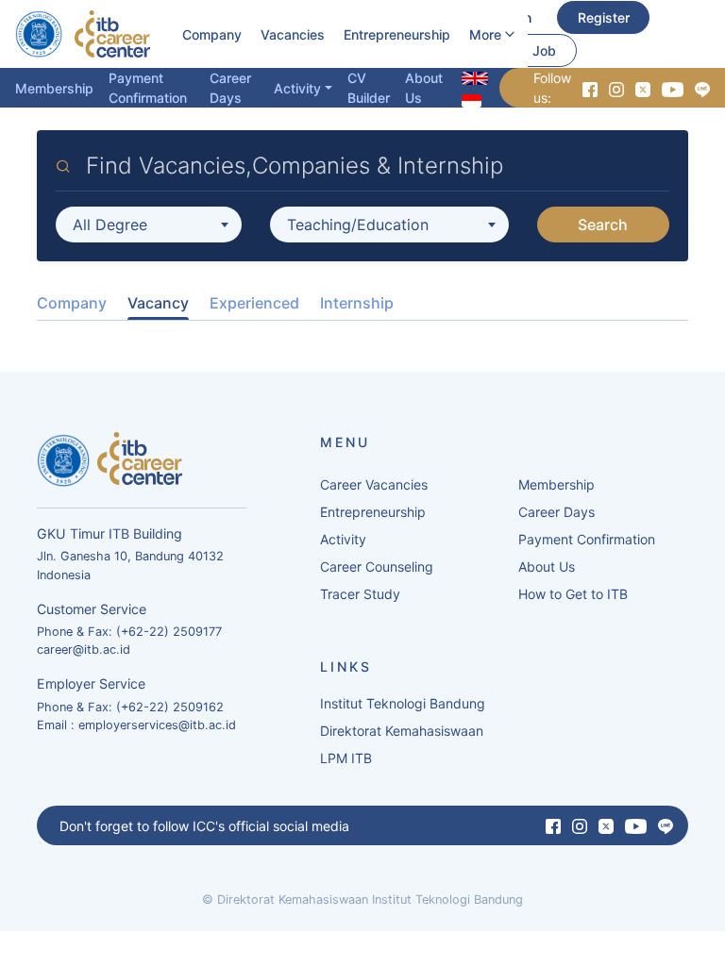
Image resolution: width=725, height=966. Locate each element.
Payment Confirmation (148, 88)
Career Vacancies (374, 484)
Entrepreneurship (397, 34)
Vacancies (293, 34)
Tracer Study (360, 594)
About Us (424, 88)
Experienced (254, 302)
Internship (357, 302)
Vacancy (158, 302)
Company (212, 34)
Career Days (230, 88)
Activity (297, 88)
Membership (54, 88)
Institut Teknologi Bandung (402, 703)
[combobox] (149, 224)
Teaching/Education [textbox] (358, 224)
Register (604, 17)
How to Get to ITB (573, 594)
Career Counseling (376, 566)
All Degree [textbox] (110, 224)
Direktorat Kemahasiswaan (401, 731)
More (485, 34)
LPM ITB (346, 758)
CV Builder (368, 88)
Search (603, 224)
